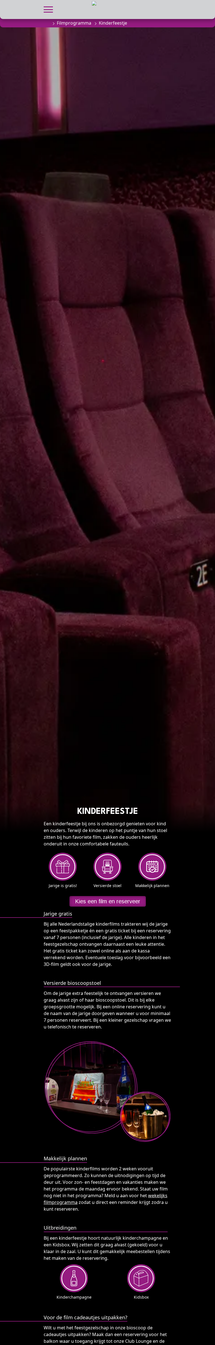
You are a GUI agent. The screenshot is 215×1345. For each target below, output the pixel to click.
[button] (48, 9)
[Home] (46, 23)
